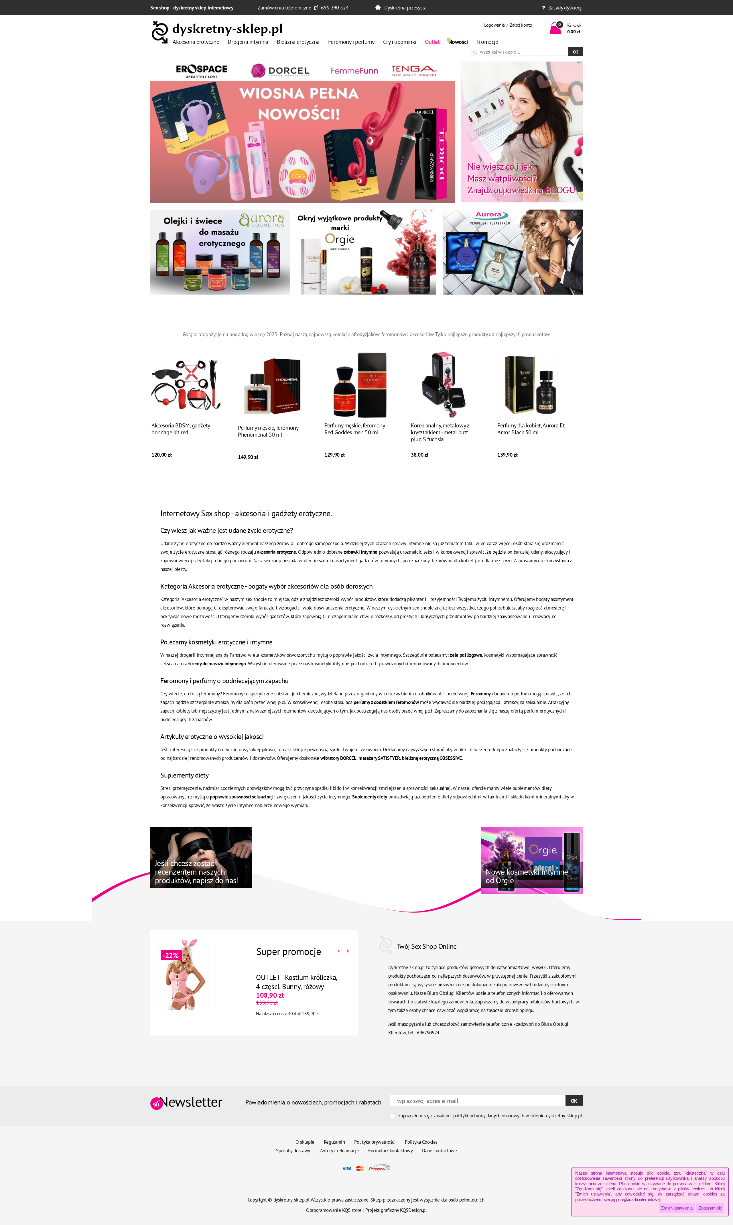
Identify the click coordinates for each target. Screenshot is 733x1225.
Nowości (458, 42)
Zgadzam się (710, 1208)
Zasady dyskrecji (565, 7)
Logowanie (494, 25)
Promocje (487, 42)
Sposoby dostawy (293, 1150)
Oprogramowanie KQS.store (334, 1210)
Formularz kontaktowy (390, 1150)
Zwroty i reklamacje (339, 1150)
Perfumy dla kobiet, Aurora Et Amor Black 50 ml (531, 429)
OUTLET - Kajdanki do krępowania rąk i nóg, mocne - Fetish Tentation (292, 986)
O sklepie (304, 1142)
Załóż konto (521, 25)
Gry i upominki (399, 42)
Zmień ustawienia (676, 1208)
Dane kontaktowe (439, 1150)
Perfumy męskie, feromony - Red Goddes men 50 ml (355, 429)
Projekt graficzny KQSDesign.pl (396, 1210)
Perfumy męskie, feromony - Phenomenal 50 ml (269, 431)
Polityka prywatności (374, 1142)
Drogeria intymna (248, 42)
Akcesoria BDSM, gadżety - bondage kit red (181, 429)
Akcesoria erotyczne (196, 42)
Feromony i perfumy (351, 42)
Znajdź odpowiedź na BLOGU (522, 178)
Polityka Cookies (421, 1142)
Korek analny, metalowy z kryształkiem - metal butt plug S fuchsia (440, 432)
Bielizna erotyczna (298, 42)
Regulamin (334, 1142)
